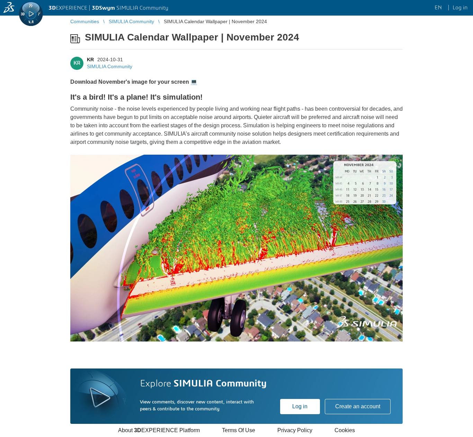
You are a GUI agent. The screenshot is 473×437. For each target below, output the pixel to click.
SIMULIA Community (109, 66)
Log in (299, 406)
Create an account (357, 406)
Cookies (344, 430)
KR (90, 59)
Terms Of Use (238, 430)
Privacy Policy (294, 430)
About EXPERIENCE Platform (159, 430)
